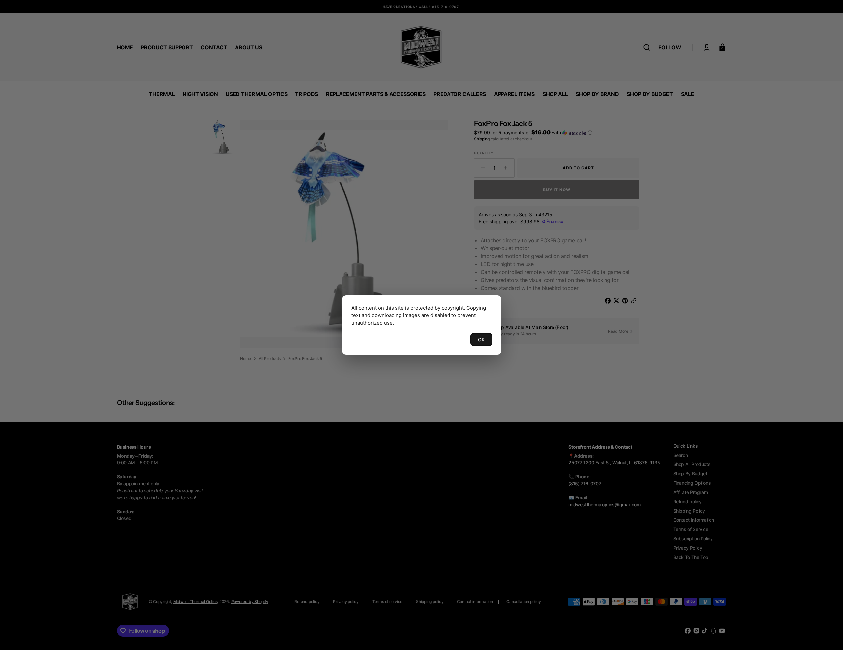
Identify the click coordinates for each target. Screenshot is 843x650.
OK (481, 339)
